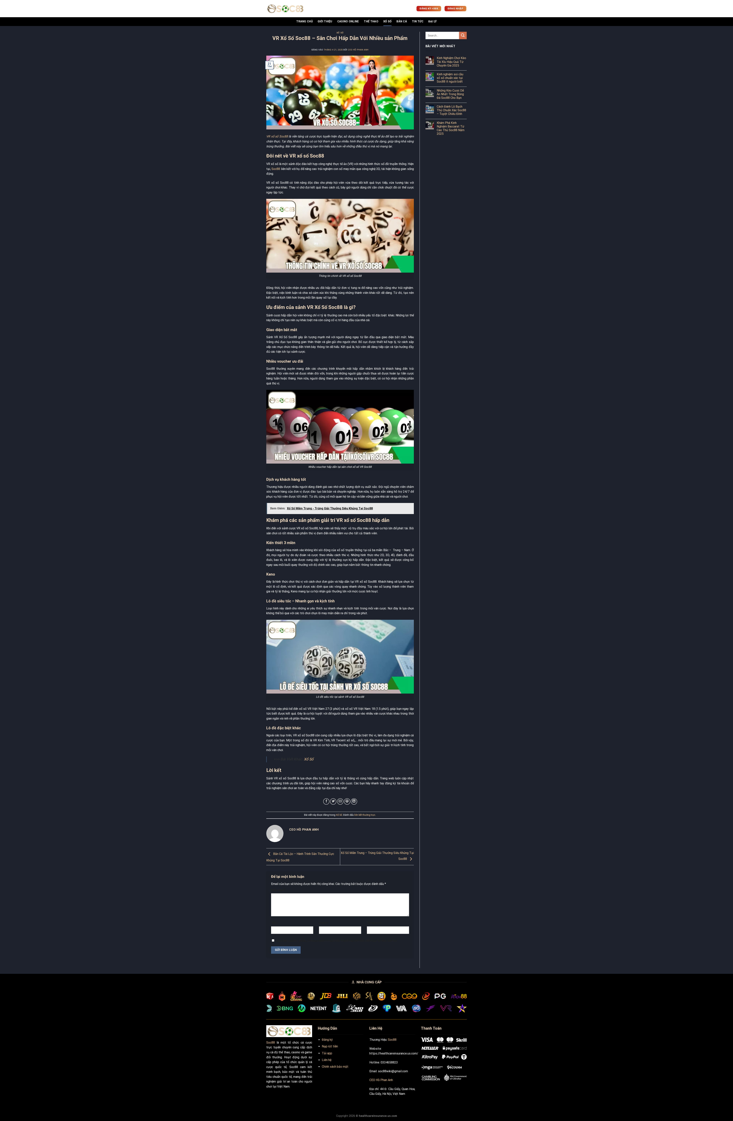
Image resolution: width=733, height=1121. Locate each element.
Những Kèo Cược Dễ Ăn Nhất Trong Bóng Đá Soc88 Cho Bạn (450, 94)
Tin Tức (417, 21)
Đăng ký (327, 1039)
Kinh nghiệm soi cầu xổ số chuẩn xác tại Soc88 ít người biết (450, 77)
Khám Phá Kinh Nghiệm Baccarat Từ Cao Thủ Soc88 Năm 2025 (450, 128)
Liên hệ (326, 1060)
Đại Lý (432, 21)
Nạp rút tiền (330, 1046)
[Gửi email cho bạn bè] (340, 801)
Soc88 (275, 169)
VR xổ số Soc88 (277, 136)
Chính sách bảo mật (335, 1066)
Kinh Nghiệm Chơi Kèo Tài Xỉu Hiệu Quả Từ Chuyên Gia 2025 (451, 61)
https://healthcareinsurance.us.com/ (393, 1053)
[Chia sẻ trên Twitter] (333, 801)
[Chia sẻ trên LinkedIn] (354, 801)
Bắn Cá (401, 21)
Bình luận (278, 890)
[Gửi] (463, 35)
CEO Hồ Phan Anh (358, 50)
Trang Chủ (304, 21)
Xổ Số (387, 21)
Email (323, 923)
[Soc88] (285, 8)
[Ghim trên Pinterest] (347, 801)
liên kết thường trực (364, 814)
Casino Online (348, 21)
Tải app (327, 1053)
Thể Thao (371, 21)
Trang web (374, 923)
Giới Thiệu (325, 21)
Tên (274, 923)
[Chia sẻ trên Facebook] (326, 801)
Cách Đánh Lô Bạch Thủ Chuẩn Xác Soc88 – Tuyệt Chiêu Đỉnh (451, 110)
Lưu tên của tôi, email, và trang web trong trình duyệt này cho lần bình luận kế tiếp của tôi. (337, 940)
